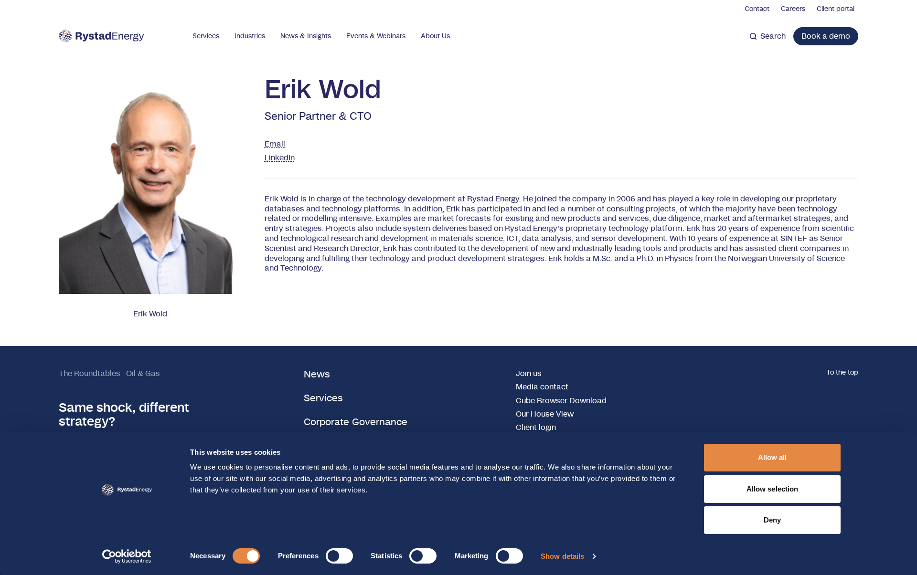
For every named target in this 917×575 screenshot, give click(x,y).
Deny (772, 520)
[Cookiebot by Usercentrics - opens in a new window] (127, 556)
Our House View (545, 414)
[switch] (339, 556)
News (317, 374)
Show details (562, 556)
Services (205, 36)
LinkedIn (280, 158)
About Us (435, 36)
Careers (793, 9)
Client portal (835, 9)
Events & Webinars (375, 36)
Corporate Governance (355, 422)
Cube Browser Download (561, 401)
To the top (842, 372)
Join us (529, 373)
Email (275, 144)
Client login (536, 427)
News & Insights (305, 36)
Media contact (542, 387)
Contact (757, 9)
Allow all (772, 457)
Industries (250, 36)
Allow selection (772, 489)
